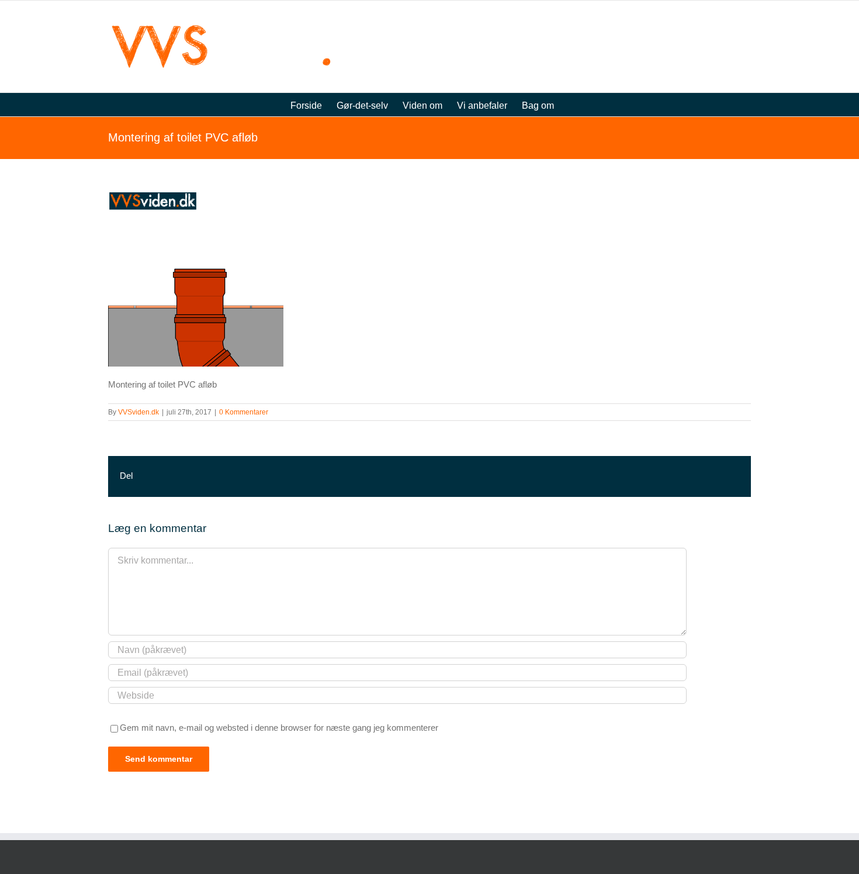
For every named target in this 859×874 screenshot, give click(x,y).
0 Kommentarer (243, 412)
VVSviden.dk (138, 412)
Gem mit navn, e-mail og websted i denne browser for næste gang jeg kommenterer (279, 728)
